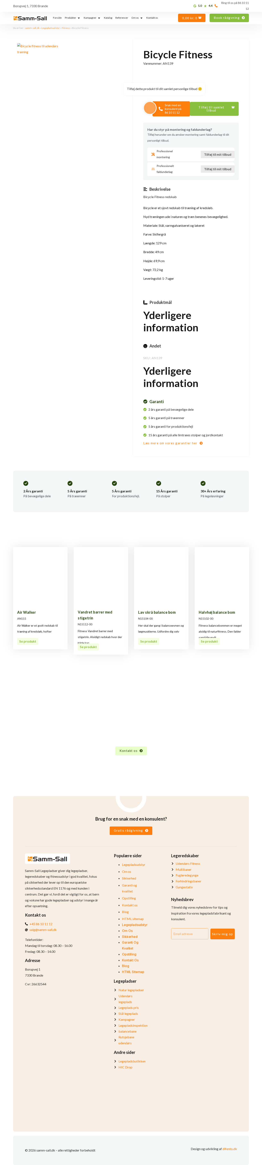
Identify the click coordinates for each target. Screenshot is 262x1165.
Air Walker (26, 612)
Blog (125, 912)
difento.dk (229, 1149)
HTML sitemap (133, 919)
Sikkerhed (129, 878)
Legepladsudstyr (51, 27)
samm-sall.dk (32, 27)
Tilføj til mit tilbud (217, 154)
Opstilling (129, 898)
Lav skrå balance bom (157, 612)
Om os (126, 871)
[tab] (57, 18)
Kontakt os (130, 905)
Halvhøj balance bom (217, 612)
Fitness (66, 27)
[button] (214, 109)
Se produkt (27, 641)
